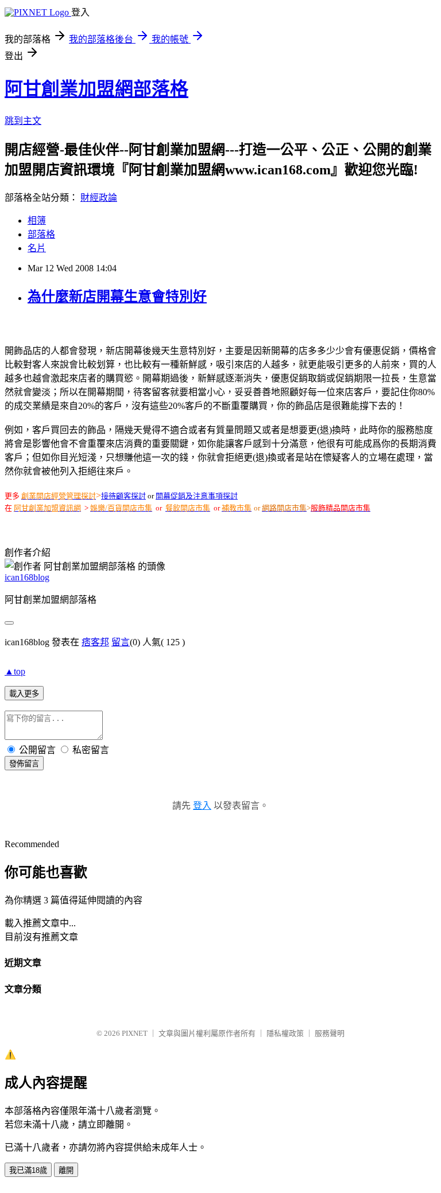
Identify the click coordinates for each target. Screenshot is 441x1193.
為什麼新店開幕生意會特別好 (117, 296)
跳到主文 (23, 121)
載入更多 (24, 693)
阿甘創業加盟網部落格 (96, 89)
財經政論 (98, 197)
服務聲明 (330, 1033)
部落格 (41, 234)
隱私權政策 (285, 1033)
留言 (120, 642)
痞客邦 (95, 642)
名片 (37, 248)
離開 (66, 1170)
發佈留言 (24, 763)
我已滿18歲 (28, 1170)
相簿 (37, 220)
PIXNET (135, 1033)
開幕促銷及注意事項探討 (197, 496)
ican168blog (27, 577)
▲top (15, 671)
